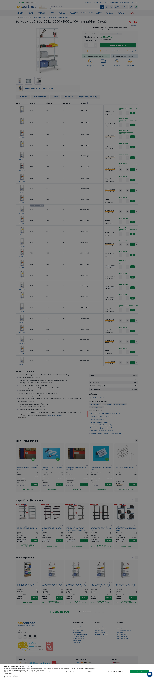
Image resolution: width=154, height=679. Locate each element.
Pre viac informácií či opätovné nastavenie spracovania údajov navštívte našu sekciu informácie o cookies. (58, 675)
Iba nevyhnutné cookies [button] (115, 671)
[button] (51, 677)
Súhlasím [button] (139, 671)
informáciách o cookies (28, 675)
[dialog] (77, 671)
